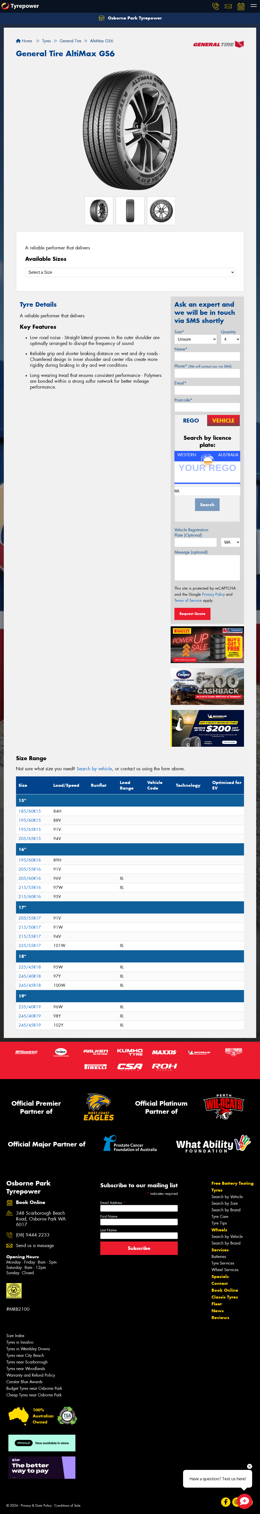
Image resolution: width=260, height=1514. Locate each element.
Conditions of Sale (67, 1505)
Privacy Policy (213, 594)
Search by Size (225, 1203)
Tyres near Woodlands (25, 1368)
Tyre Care (220, 1216)
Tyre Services (223, 1263)
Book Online (225, 1290)
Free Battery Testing (233, 1183)
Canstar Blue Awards (24, 1381)
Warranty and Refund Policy (30, 1375)
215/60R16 (30, 896)
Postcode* (183, 400)
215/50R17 (30, 927)
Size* (179, 332)
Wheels (219, 1230)
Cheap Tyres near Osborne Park (34, 1395)
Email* (180, 383)
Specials (220, 1276)
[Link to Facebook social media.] (226, 1502)
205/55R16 (30, 869)
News (218, 1311)
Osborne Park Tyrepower (134, 18)
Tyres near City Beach (25, 1355)
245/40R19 (30, 1016)
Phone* (203, 366)
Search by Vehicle (227, 1196)
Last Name (108, 1230)
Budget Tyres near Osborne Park (34, 1388)
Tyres (217, 1190)
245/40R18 (30, 976)
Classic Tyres (225, 1297)
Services (220, 1250)
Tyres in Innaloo (20, 1342)
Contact (220, 1283)
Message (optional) (191, 552)
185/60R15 (30, 811)
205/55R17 (30, 918)
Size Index (15, 1335)
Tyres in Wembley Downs (28, 1349)
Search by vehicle (94, 769)
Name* (180, 349)
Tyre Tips (219, 1223)
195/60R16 (30, 860)
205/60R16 (30, 878)
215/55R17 (30, 936)
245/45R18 (30, 985)
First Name (108, 1216)
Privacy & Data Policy (36, 1505)
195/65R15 (30, 829)
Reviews (220, 1317)
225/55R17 (30, 945)
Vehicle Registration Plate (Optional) (191, 532)
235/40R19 (30, 1007)
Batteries (219, 1256)
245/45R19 (30, 1025)
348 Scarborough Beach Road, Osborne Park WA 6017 (41, 1219)
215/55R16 (30, 887)
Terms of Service (188, 600)
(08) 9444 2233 (33, 1235)
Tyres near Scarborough (26, 1362)
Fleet (217, 1304)
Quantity (228, 332)
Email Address (112, 1202)
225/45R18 (30, 967)
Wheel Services (225, 1269)
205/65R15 (30, 838)
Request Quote (192, 613)
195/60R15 (30, 820)
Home (26, 41)
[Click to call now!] (215, 6)
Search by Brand (226, 1210)
